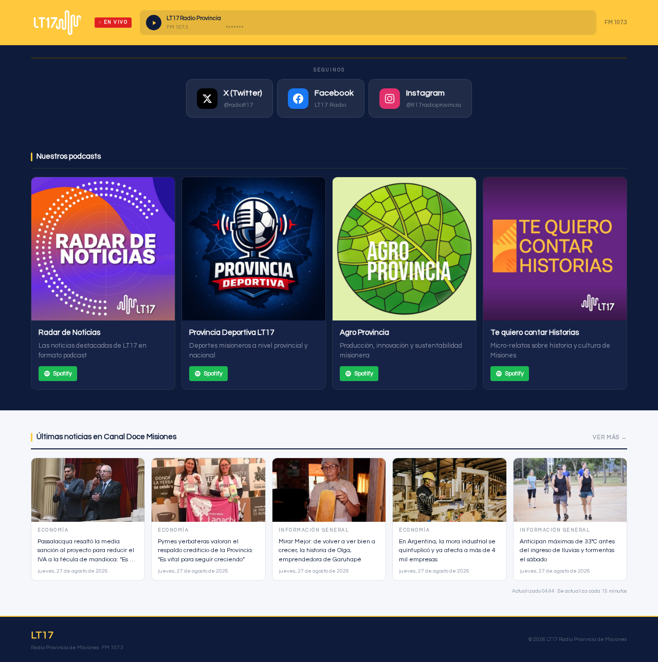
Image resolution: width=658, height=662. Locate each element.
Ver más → (610, 437)
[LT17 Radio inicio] (57, 22)
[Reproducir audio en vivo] (153, 22)
